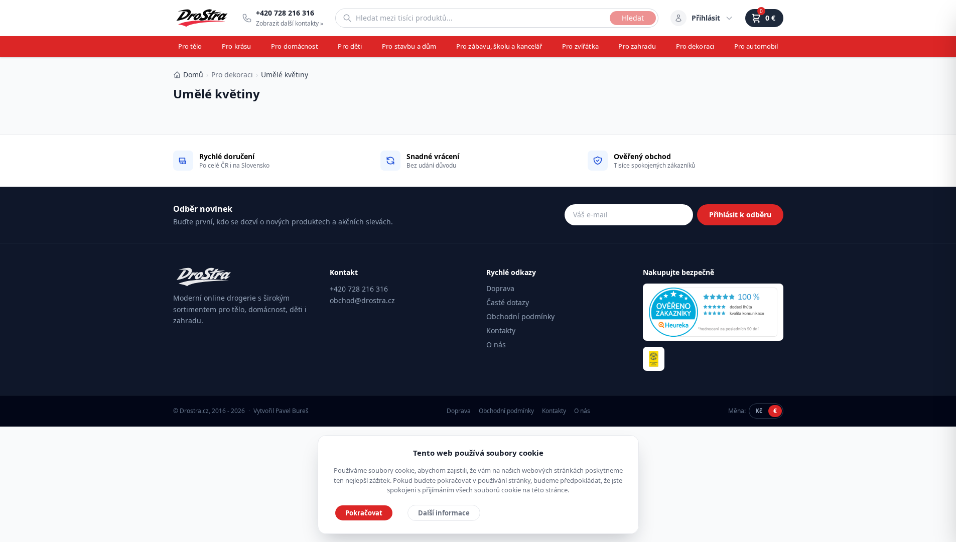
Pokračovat (363, 512)
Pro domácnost (294, 46)
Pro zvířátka (580, 46)
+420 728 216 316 (359, 289)
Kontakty (500, 330)
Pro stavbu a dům (409, 46)
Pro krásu (236, 46)
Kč (758, 410)
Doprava (500, 288)
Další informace (444, 512)
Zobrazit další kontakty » (289, 23)
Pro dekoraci (695, 46)
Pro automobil (756, 46)
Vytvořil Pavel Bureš (281, 410)
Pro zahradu (636, 46)
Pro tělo (190, 46)
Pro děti (350, 46)
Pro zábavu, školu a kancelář (499, 46)
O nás (496, 344)
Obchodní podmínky (520, 316)
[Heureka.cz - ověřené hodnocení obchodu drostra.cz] (713, 312)
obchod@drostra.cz (362, 300)
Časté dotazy (507, 302)
